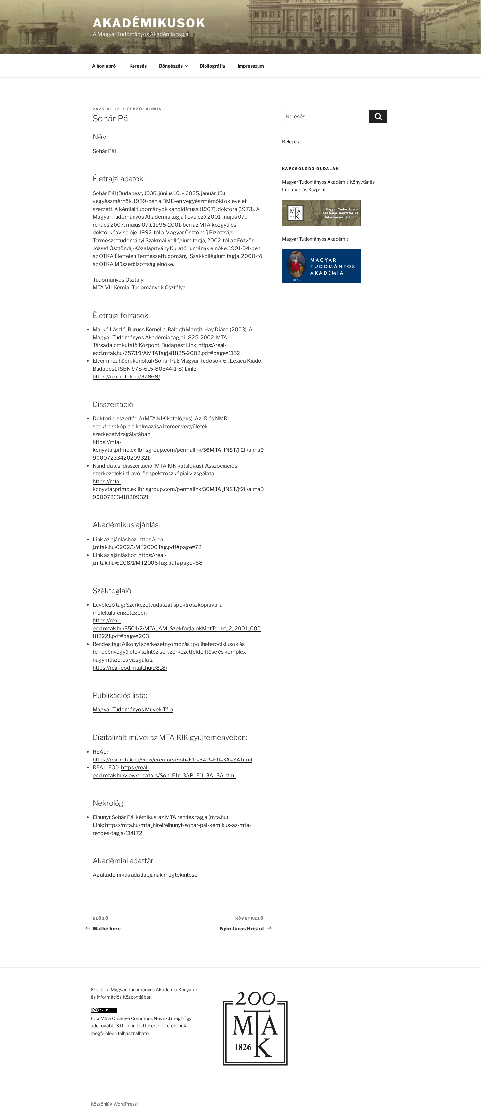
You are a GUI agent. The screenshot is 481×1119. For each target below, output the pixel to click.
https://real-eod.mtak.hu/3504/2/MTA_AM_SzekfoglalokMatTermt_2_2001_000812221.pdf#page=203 (177, 628)
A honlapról (104, 66)
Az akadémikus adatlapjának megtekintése (145, 875)
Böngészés (171, 66)
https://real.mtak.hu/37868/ (126, 377)
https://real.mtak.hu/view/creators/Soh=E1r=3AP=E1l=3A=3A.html (172, 760)
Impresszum (251, 66)
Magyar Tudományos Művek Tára (133, 709)
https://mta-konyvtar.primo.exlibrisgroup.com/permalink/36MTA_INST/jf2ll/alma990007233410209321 (178, 489)
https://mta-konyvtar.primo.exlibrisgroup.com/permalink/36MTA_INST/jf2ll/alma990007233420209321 (178, 450)
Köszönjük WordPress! (114, 1104)
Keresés (138, 66)
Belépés (290, 141)
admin (154, 109)
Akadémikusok (149, 23)
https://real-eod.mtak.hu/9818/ (130, 668)
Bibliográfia (212, 66)
